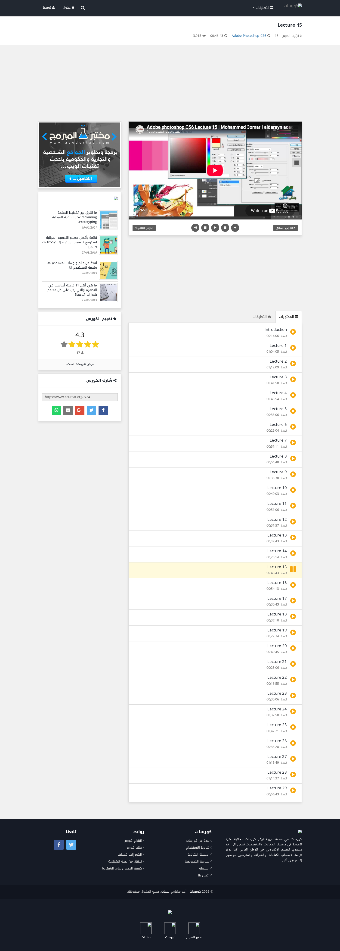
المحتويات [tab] (287, 317)
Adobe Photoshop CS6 (249, 36)
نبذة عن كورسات (197, 841)
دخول (67, 7)
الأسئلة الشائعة (198, 854)
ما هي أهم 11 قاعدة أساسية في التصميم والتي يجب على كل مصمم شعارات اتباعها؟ (72, 290)
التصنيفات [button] (262, 8)
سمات (165, 891)
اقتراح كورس (133, 841)
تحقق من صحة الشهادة (125, 861)
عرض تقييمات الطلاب (79, 364)
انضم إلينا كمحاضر (129, 854)
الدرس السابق (285, 227)
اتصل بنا (203, 875)
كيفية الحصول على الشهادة (122, 868)
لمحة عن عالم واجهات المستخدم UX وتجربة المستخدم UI (71, 265)
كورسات (195, 891)
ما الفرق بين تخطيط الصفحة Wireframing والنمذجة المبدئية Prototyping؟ (74, 217)
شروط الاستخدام (197, 847)
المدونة (204, 868)
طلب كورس (134, 847)
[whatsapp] (56, 410)
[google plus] (79, 410)
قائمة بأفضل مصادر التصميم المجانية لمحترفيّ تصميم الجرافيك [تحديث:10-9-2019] (69, 242)
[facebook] (103, 410)
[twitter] (91, 410)
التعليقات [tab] (260, 317)
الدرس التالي (144, 227)
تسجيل (47, 7)
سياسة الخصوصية (197, 861)
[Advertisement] (170, 84)
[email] (68, 410)
